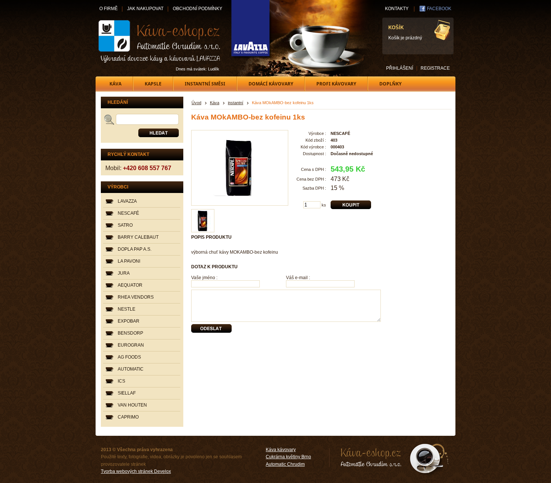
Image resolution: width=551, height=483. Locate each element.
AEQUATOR (130, 285)
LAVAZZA (127, 201)
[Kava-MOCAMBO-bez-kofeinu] (203, 221)
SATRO (125, 225)
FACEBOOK (439, 8)
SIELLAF (127, 393)
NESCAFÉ (128, 213)
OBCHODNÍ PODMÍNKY (197, 8)
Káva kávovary (281, 449)
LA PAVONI (129, 261)
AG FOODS (129, 357)
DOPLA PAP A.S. (134, 249)
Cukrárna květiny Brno (288, 456)
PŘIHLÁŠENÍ (399, 68)
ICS (121, 381)
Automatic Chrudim (285, 464)
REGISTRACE (435, 68)
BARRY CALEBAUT (138, 237)
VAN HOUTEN (132, 405)
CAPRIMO (128, 417)
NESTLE (126, 309)
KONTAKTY (397, 8)
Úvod (196, 102)
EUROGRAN (131, 345)
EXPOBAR (128, 321)
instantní (235, 102)
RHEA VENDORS (136, 297)
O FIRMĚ (108, 8)
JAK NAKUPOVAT (145, 8)
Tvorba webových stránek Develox (136, 471)
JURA (124, 273)
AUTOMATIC (131, 369)
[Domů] (160, 41)
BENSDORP (130, 333)
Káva (214, 102)
